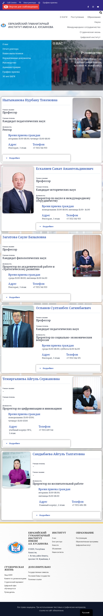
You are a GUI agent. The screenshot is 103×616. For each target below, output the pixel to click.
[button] (100, 12)
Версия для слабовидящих (23, 6)
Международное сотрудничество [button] (83, 27)
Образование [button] (93, 17)
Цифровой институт (90, 37)
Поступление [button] (77, 17)
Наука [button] (97, 22)
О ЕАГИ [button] (63, 17)
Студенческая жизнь (90, 32)
